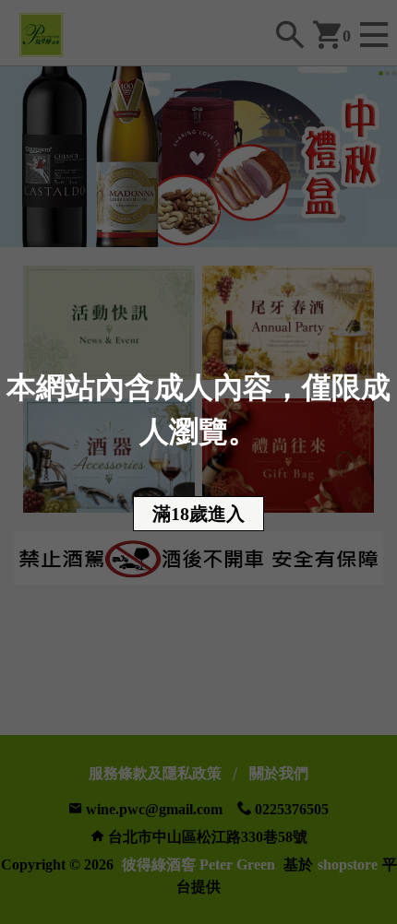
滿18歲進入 (198, 513)
